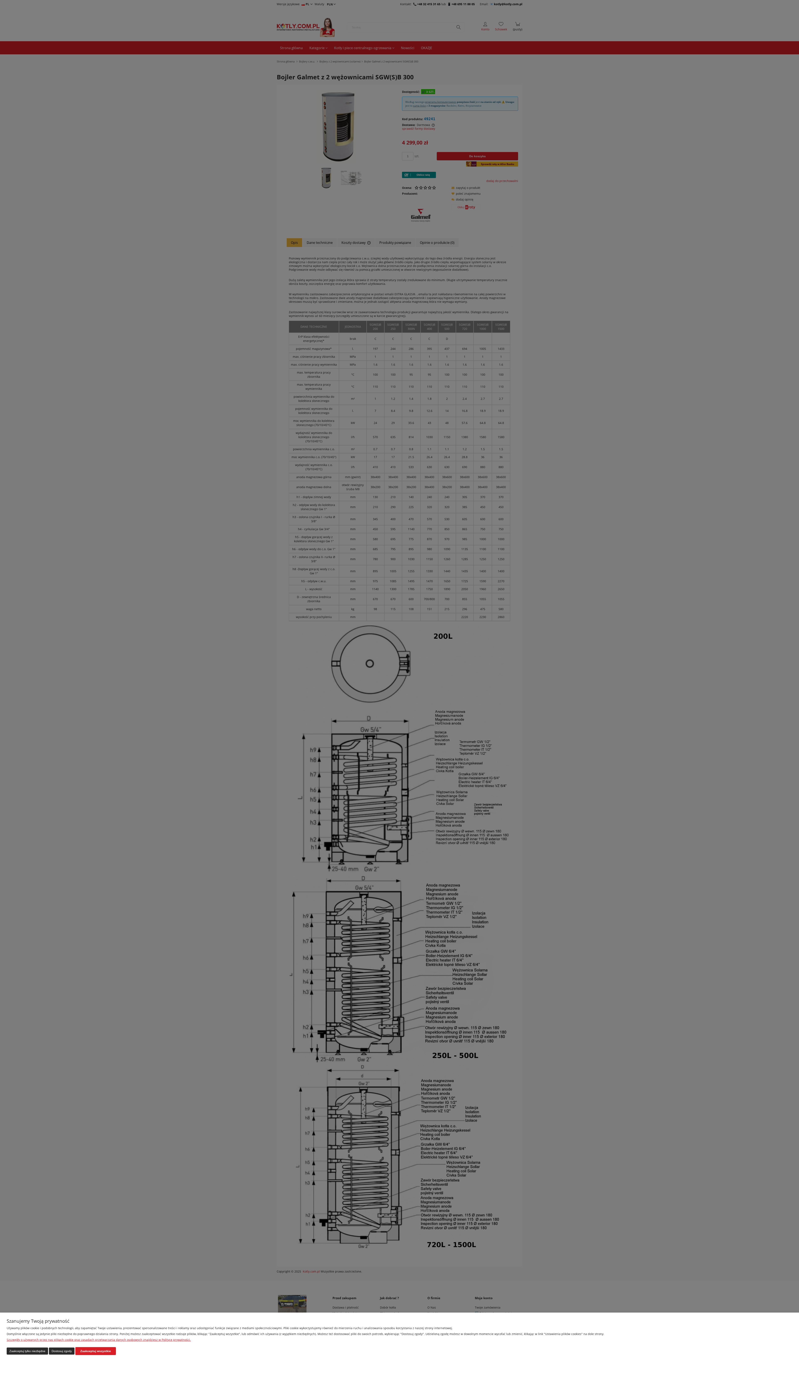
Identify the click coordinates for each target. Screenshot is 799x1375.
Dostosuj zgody (62, 1351)
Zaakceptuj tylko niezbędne (27, 1351)
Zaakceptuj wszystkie (95, 1351)
